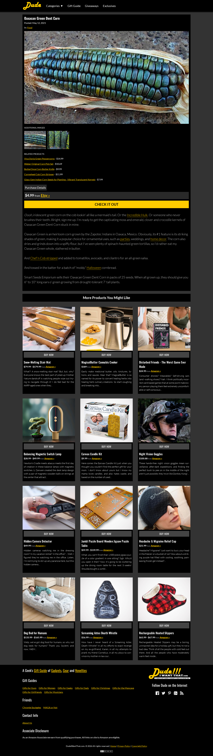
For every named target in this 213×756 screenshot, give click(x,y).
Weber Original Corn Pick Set (38, 163)
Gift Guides (29, 680)
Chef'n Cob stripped (44, 258)
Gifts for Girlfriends (32, 692)
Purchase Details (35, 187)
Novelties (81, 670)
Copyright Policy (139, 746)
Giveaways (92, 6)
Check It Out (106, 204)
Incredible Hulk (137, 215)
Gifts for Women (47, 688)
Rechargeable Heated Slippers (156, 633)
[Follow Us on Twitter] (163, 693)
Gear (66, 670)
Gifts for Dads (82, 688)
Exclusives (109, 6)
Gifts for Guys (29, 688)
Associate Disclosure (35, 730)
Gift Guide (74, 6)
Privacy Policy (124, 746)
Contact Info (30, 715)
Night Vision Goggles (151, 454)
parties (125, 239)
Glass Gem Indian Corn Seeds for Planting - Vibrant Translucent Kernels (59, 179)
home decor (158, 239)
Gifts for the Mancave (123, 688)
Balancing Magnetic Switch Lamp (43, 454)
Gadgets (56, 670)
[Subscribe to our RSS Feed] (181, 693)
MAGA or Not (50, 707)
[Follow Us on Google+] (175, 693)
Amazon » (51, 366)
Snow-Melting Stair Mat (37, 362)
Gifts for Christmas (100, 688)
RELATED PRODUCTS (34, 154)
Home (113, 746)
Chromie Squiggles (31, 707)
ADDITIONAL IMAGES (34, 128)
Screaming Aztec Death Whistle (99, 633)
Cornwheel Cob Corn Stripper (39, 174)
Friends (27, 700)
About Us (27, 722)
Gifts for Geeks (65, 688)
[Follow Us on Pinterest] (169, 693)
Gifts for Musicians (53, 692)
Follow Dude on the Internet (169, 685)
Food (29, 27)
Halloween (94, 268)
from (43, 367)
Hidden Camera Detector (38, 541)
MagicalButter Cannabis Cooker (99, 362)
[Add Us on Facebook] (157, 693)
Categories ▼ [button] (54, 6)
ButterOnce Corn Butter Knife (39, 169)
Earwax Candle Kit (91, 454)
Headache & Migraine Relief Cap (157, 541)
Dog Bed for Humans (35, 633)
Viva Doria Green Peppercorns (39, 158)
